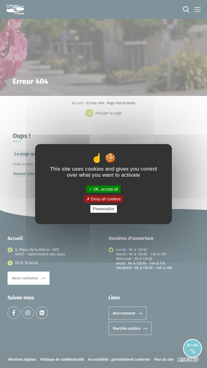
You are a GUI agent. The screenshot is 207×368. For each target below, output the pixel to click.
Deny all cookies (105, 199)
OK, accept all (105, 189)
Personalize (103, 209)
